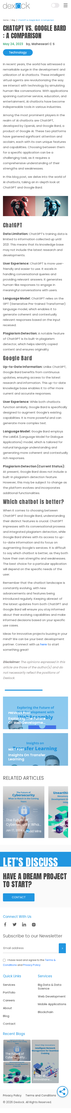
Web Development (52, 996)
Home (6, 20)
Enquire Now (56, 15)
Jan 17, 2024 (14, 830)
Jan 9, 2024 (59, 830)
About (7, 1008)
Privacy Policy (31, 965)
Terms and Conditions (40, 1095)
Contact (19, 897)
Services (9, 985)
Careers (9, 1000)
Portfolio (9, 992)
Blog (13, 20)
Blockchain (45, 1012)
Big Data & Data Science (49, 987)
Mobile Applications (52, 1004)
